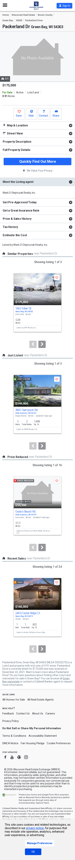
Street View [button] (14, 133)
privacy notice (35, 828)
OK (33, 851)
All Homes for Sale (13, 699)
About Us (37, 713)
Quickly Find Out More (37, 161)
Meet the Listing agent (18, 182)
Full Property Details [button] (16, 150)
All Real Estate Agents (40, 699)
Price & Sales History (17, 218)
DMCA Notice (10, 743)
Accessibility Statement (43, 735)
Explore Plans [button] (42, 803)
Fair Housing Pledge (32, 743)
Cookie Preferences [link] (59, 743)
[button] (64, 5)
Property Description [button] (17, 141)
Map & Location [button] (17, 125)
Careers (50, 713)
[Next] (42, 344)
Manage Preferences (39, 843)
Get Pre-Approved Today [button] (19, 202)
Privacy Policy (10, 721)
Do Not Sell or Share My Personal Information (31, 728)
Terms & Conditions (14, 735)
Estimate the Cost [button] (15, 235)
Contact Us (23, 713)
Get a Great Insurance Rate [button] (21, 210)
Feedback (8, 713)
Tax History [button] (10, 227)
